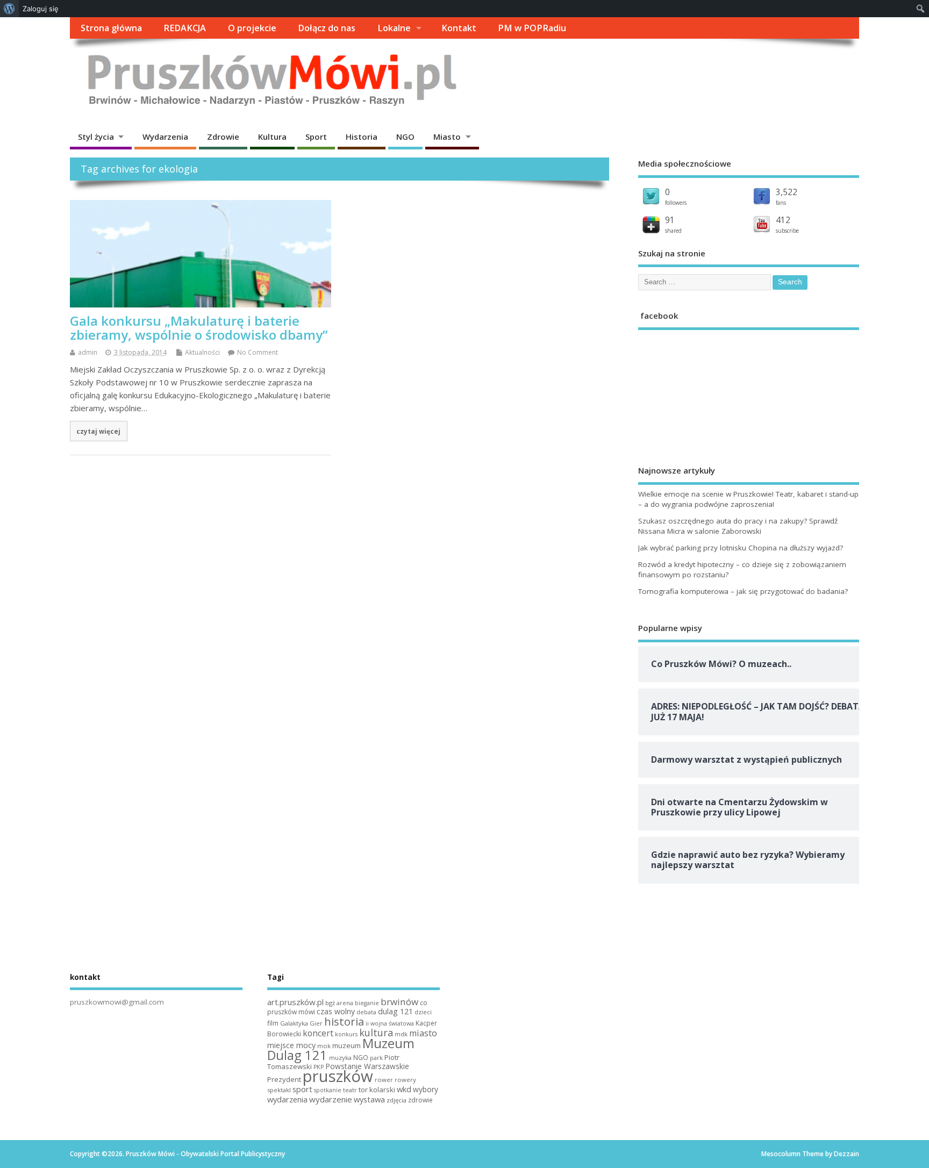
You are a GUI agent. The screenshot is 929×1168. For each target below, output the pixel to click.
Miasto (447, 136)
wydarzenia (287, 1099)
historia (344, 1021)
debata (366, 1012)
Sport (316, 136)
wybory (425, 1089)
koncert (318, 1033)
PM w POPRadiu (532, 28)
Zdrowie (223, 136)
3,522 (786, 192)
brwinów (399, 1001)
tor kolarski (377, 1089)
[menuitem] (9, 8)
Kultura (272, 136)
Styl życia (96, 136)
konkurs (346, 1034)
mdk (401, 1034)
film (272, 1023)
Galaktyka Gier (301, 1023)
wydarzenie (330, 1099)
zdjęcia (396, 1100)
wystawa (369, 1099)
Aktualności (202, 352)
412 (783, 220)
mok (324, 1046)
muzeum (346, 1045)
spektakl (279, 1090)
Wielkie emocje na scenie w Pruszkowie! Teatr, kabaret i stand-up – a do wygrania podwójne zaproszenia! (748, 499)
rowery (405, 1080)
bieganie (367, 1003)
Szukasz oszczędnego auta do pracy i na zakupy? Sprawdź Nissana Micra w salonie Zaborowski (738, 526)
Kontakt (458, 28)
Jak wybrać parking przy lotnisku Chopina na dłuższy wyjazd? (740, 548)
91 (670, 220)
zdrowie (420, 1100)
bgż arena (339, 1003)
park (376, 1058)
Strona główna (111, 28)
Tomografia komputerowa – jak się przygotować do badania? (743, 591)
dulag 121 (395, 1011)
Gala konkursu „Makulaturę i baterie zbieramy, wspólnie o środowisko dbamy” (199, 327)
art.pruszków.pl (295, 1002)
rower (384, 1080)
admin (87, 352)
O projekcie (252, 28)
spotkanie (327, 1090)
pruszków (338, 1076)
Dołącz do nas (326, 28)
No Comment (257, 352)
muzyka (340, 1058)
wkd (404, 1089)
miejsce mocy (291, 1045)
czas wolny (336, 1011)
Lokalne (394, 28)
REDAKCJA (184, 28)
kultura (376, 1032)
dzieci (423, 1012)
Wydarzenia (165, 136)
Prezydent (284, 1079)
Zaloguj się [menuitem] (41, 8)
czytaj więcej (98, 431)
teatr (350, 1090)
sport (302, 1089)
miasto (423, 1033)
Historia (361, 136)
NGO (405, 136)
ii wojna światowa (390, 1023)
